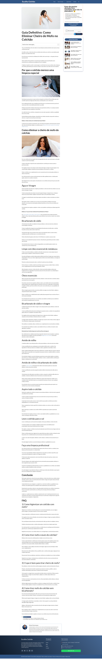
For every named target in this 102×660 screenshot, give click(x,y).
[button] (78, 1)
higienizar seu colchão (46, 335)
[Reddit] (22, 651)
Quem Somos (69, 1)
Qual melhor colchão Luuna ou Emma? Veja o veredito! (76, 51)
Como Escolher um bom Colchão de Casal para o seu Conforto (76, 43)
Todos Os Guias (60, 1)
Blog (47, 644)
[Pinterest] (32, 651)
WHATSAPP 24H (71, 650)
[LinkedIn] (30, 651)
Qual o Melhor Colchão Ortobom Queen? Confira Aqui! (76, 67)
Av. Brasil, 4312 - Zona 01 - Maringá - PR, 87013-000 (70, 642)
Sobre (47, 646)
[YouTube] (25, 651)
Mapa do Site (67, 656)
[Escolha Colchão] (28, 1)
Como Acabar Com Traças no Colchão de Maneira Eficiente (33, 618)
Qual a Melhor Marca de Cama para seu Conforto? (76, 55)
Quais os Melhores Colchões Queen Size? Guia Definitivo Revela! (76, 63)
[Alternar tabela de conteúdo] (58, 45)
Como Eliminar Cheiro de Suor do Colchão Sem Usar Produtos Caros (35, 619)
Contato (74, 1)
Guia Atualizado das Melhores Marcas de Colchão (76, 47)
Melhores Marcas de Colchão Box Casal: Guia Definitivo (76, 59)
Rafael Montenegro (33, 625)
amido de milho (29, 365)
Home (54, 1)
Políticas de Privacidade (60, 656)
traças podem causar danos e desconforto (31, 214)
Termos (54, 656)
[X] (27, 651)
